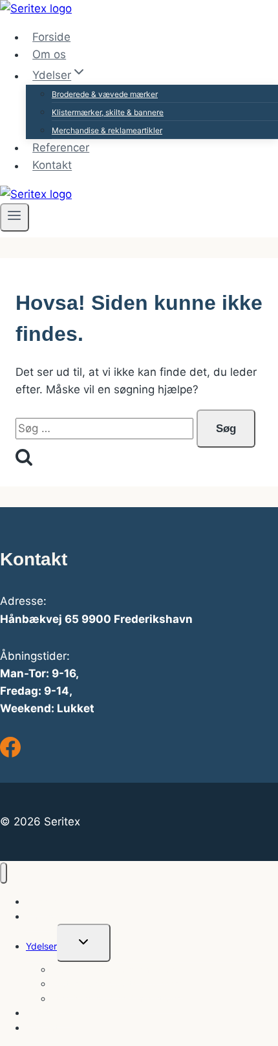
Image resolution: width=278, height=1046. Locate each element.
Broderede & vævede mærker (105, 94)
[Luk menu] (3, 873)
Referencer (60, 147)
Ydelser (41, 946)
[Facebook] (10, 753)
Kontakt (52, 165)
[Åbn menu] (14, 217)
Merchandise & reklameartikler (107, 130)
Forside (51, 36)
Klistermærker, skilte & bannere (108, 112)
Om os (49, 54)
